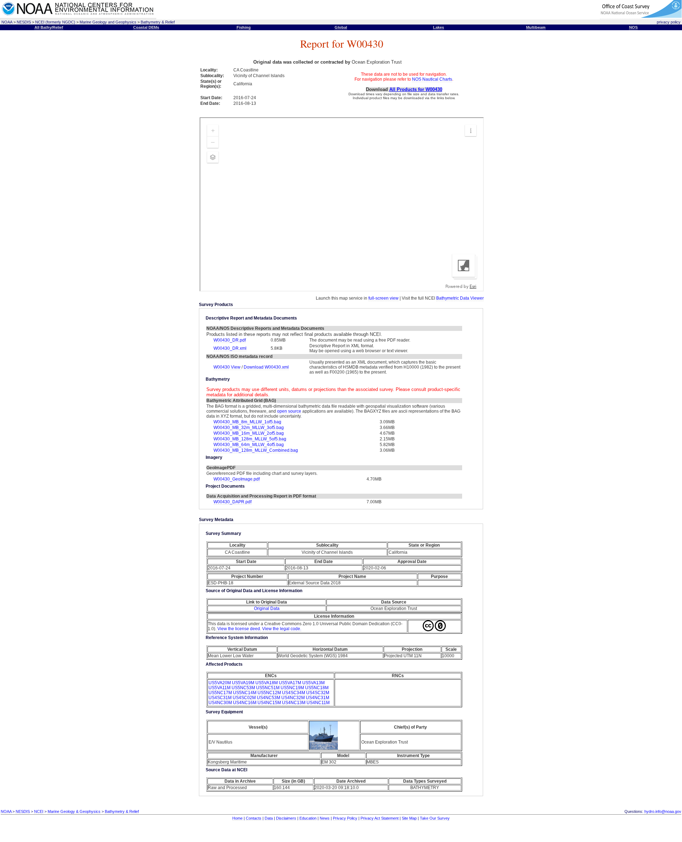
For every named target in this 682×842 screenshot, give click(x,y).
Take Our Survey (435, 818)
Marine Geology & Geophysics (74, 811)
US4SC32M (317, 692)
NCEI (38, 811)
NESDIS (24, 22)
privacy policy (669, 22)
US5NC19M (292, 687)
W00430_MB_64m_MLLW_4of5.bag (248, 444)
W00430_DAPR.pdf (232, 501)
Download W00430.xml (266, 367)
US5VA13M (313, 682)
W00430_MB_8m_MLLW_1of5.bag (247, 421)
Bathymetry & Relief (158, 22)
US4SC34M (293, 692)
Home (237, 818)
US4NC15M (269, 702)
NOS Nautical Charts (432, 79)
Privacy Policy (345, 818)
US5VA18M (266, 682)
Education (307, 818)
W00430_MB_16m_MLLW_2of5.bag (248, 433)
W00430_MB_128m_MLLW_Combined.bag (255, 450)
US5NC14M (244, 692)
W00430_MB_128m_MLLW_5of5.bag (249, 438)
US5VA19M (243, 682)
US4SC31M (220, 697)
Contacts (253, 818)
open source (289, 411)
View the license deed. (238, 628)
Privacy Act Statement (380, 818)
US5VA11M (220, 687)
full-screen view (383, 298)
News (325, 818)
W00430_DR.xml (230, 348)
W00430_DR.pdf (229, 340)
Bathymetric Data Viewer (460, 298)
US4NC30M (220, 702)
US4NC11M (318, 702)
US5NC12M (269, 692)
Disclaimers (286, 818)
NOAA (6, 22)
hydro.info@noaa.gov (662, 811)
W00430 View (227, 367)
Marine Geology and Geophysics (108, 22)
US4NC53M (268, 697)
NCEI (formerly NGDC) (55, 22)
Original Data (267, 608)
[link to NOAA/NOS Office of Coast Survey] (641, 16)
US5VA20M (220, 682)
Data (269, 818)
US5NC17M (220, 692)
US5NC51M (268, 687)
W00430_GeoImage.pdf (236, 479)
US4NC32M (293, 697)
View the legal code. (281, 628)
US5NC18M (317, 687)
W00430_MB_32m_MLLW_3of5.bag (248, 427)
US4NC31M (317, 697)
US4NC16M (244, 702)
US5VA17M (290, 682)
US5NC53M (243, 687)
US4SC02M (244, 697)
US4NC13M (293, 702)
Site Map (409, 818)
